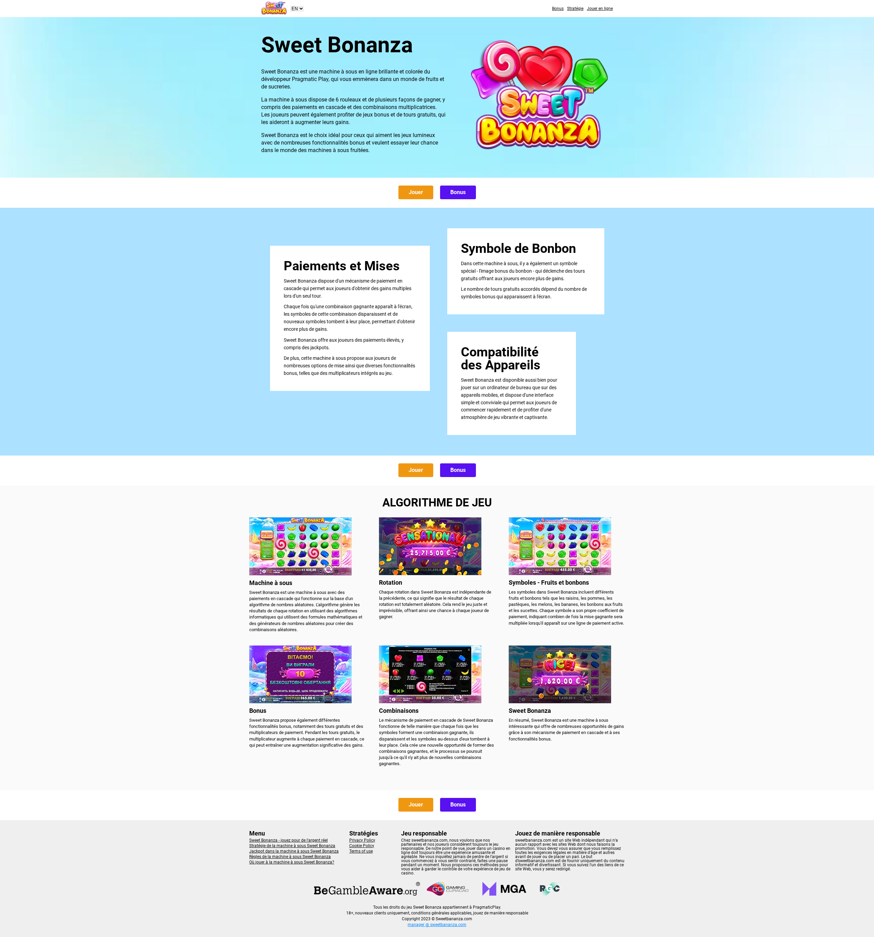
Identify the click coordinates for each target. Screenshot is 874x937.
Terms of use (361, 851)
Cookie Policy (361, 845)
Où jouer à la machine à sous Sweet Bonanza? (291, 862)
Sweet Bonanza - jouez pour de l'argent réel (288, 840)
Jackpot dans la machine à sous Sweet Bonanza (294, 851)
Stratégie (575, 8)
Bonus (558, 8)
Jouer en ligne (600, 8)
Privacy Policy (362, 840)
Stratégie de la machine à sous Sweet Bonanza (292, 845)
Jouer (416, 192)
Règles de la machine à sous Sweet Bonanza (290, 856)
